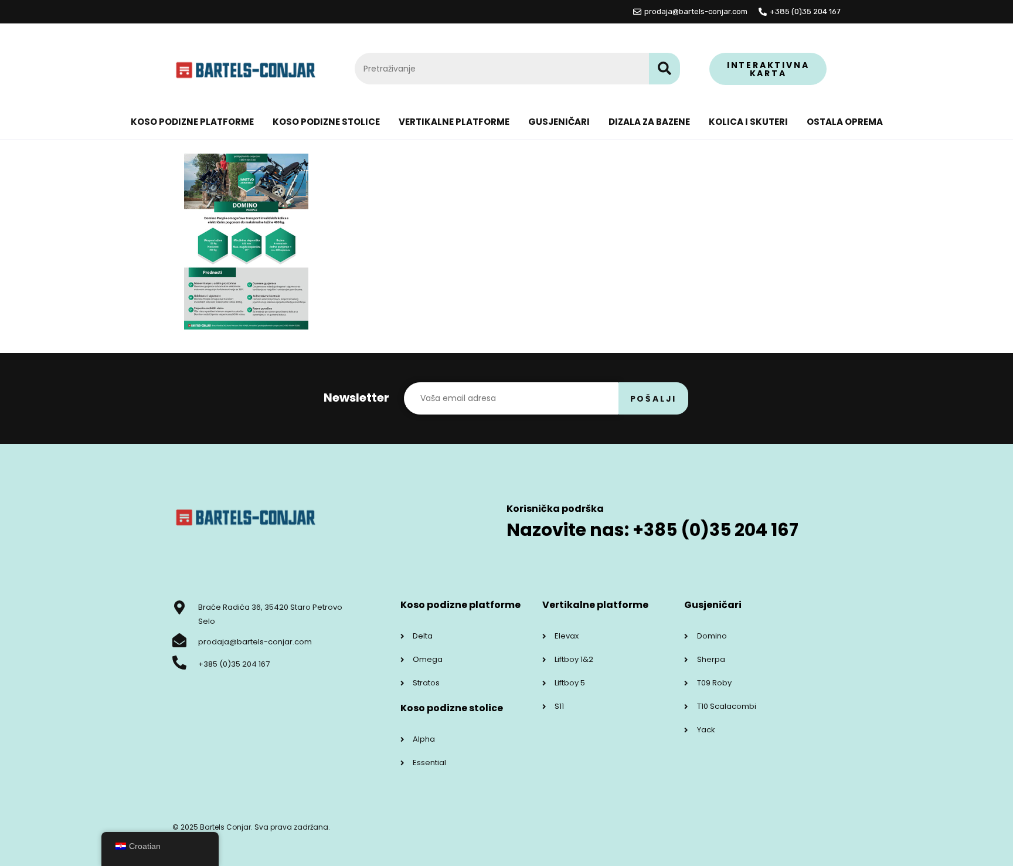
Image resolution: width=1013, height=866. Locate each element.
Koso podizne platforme (192, 122)
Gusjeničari (559, 122)
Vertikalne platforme (454, 122)
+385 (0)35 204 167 (234, 664)
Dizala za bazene (649, 122)
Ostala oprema (845, 122)
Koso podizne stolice (326, 122)
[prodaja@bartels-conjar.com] (179, 640)
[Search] (664, 68)
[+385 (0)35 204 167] (179, 663)
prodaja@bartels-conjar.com (255, 641)
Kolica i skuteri (748, 122)
